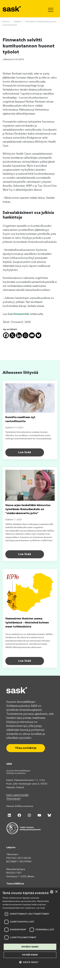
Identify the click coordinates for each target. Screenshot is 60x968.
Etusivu (6, 22)
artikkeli (17, 22)
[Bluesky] (38, 335)
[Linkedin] (19, 335)
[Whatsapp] (25, 335)
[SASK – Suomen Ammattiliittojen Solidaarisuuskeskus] (12, 9)
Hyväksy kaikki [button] (30, 946)
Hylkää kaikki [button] (30, 954)
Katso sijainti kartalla (17, 795)
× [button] (56, 892)
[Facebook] (6, 335)
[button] (30, 962)
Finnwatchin (21, 314)
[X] (12, 335)
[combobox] (51, 892)
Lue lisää (24, 452)
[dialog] (30, 928)
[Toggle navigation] (51, 8)
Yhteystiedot (13, 799)
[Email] (32, 335)
